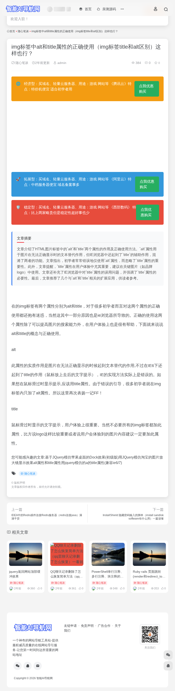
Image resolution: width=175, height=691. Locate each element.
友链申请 (70, 626)
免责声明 (87, 626)
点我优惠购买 (146, 88)
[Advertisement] (87, 137)
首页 (12, 31)
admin (61, 63)
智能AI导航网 (44, 678)
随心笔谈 (23, 31)
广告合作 (104, 626)
